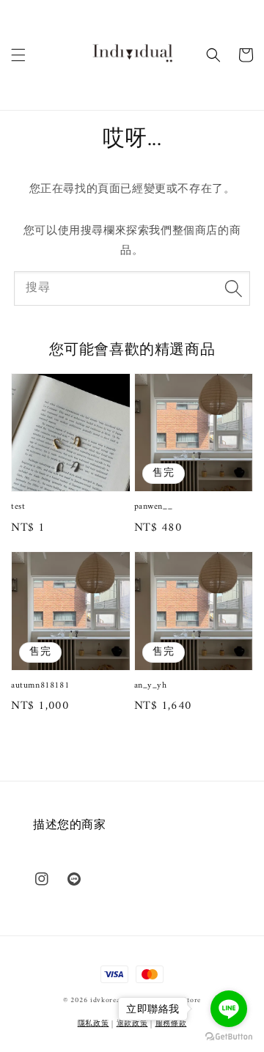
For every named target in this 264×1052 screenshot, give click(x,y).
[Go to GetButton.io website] (228, 1037)
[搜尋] (233, 288)
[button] (18, 55)
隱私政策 (93, 1024)
